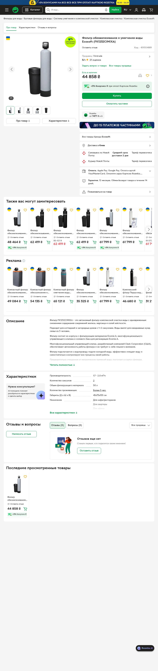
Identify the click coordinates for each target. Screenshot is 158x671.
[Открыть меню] (7, 10)
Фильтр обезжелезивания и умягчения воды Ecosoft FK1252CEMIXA (64, 232)
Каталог (35, 10)
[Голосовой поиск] (106, 10)
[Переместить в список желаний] (147, 75)
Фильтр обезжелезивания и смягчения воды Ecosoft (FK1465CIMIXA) (133, 232)
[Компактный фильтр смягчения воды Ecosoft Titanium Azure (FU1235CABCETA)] (64, 277)
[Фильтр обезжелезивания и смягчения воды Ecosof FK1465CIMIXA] (110, 218)
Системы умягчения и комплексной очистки (76, 19)
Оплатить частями (117, 104)
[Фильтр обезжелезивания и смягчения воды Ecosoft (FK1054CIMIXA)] (87, 277)
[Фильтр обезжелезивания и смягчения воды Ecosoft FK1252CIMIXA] (17, 218)
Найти (115, 10)
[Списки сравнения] (144, 10)
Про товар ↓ (23, 121)
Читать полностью (62, 365)
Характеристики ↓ (59, 121)
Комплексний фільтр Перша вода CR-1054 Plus (132, 291)
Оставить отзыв (89, 451)
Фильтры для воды (13, 19)
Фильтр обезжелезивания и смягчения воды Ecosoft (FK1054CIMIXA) (87, 291)
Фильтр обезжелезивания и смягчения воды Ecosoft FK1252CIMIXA (17, 232)
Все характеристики (64, 413)
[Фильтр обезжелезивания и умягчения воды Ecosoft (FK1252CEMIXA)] (87, 218)
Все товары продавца (120, 66)
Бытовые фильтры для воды (38, 19)
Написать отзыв (21, 434)
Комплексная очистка (111, 19)
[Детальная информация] (24, 261)
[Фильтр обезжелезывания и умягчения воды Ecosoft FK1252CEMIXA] (40, 218)
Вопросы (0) (75, 425)
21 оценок (95, 60)
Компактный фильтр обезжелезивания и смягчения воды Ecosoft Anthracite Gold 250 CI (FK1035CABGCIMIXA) (17, 291)
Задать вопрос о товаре (94, 66)
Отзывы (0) (57, 425)
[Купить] (25, 242)
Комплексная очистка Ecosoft (139, 19)
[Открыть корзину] (151, 10)
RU (125, 10)
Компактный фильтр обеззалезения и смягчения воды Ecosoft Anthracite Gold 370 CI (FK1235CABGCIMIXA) (40, 291)
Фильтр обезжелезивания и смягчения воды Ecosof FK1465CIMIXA (110, 232)
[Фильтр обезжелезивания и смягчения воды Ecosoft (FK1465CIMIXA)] (133, 218)
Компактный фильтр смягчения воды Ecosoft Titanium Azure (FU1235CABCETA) (64, 291)
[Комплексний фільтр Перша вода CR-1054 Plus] (133, 277)
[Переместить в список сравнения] (140, 75)
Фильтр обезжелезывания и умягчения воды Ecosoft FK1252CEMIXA (40, 232)
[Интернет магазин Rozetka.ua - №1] (15, 10)
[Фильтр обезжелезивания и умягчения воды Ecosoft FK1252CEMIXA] (64, 218)
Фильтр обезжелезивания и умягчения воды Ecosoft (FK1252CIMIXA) (17, 499)
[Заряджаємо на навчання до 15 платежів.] (117, 125)
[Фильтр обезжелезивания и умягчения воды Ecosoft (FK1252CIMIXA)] (17, 484)
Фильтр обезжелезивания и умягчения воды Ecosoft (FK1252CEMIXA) (87, 232)
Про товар (11, 28)
